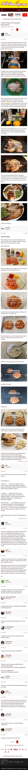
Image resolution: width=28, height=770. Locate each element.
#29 (26, 632)
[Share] (24, 39)
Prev (13, 29)
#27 (26, 602)
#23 (26, 471)
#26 (26, 586)
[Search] (26, 10)
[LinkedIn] (14, 749)
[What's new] (23, 10)
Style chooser (5, 760)
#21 (26, 39)
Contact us (3, 761)
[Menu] (2, 9)
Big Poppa (4, 26)
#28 (26, 617)
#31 (26, 661)
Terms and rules (9, 761)
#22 (26, 233)
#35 (26, 734)
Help (22, 761)
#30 (26, 647)
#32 (26, 682)
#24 (26, 528)
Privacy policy (17, 761)
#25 (26, 555)
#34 (26, 719)
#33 (26, 697)
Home (2, 763)
